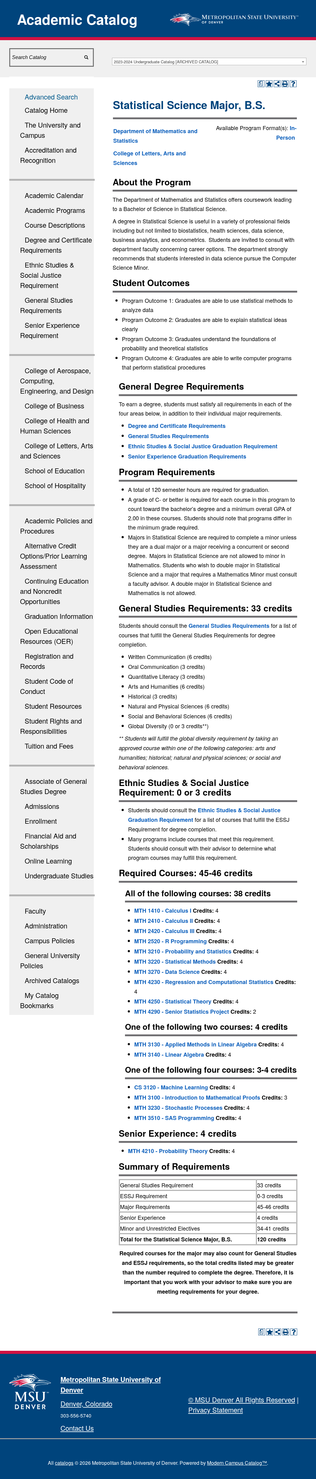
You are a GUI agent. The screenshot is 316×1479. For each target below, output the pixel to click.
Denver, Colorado (86, 1403)
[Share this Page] (277, 83)
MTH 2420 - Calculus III (164, 931)
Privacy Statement (215, 1409)
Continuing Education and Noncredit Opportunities (54, 591)
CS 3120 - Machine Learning (171, 1087)
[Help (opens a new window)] (293, 83)
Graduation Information (59, 616)
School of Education (55, 470)
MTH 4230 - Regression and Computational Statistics (203, 982)
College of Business (54, 405)
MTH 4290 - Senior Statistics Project (181, 1012)
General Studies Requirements (168, 436)
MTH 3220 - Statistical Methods (175, 961)
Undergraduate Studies (59, 875)
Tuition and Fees (49, 745)
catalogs (64, 1462)
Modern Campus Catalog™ (237, 1462)
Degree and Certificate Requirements (177, 426)
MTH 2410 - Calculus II (163, 921)
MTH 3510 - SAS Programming (174, 1118)
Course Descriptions (55, 225)
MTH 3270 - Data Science (167, 972)
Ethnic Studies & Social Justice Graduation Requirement (202, 446)
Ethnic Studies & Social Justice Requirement (47, 275)
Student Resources (53, 706)
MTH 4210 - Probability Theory (168, 1151)
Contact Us (77, 1428)
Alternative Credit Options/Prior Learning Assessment (53, 556)
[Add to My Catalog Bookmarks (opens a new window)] (269, 83)
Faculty (35, 910)
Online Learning (48, 860)
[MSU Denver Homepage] (234, 18)
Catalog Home (46, 110)
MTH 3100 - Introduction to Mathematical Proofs (197, 1097)
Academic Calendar (54, 195)
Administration (46, 925)
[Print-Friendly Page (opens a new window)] (285, 83)
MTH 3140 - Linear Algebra (169, 1054)
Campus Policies (50, 940)
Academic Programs (55, 210)
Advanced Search (51, 96)
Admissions (42, 806)
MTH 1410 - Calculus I (162, 910)
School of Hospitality (55, 485)
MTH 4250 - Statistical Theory (172, 1001)
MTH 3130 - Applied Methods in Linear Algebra (195, 1044)
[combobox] (209, 61)
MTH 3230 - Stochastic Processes (178, 1108)
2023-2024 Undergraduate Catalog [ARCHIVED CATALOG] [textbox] (166, 62)
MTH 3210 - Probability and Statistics (182, 951)
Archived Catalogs (52, 980)
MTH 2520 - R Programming (170, 941)
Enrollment (41, 821)
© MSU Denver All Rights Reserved (241, 1399)
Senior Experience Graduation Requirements (187, 456)
